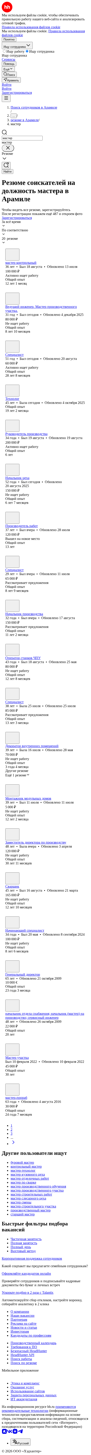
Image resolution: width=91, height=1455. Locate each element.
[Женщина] (12, 391)
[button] (6, 84)
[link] (9, 74)
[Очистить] (8, 148)
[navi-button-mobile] (6, 98)
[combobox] (22, 138)
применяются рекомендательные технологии (39, 1409)
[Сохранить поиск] (6, 165)
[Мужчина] (12, 255)
